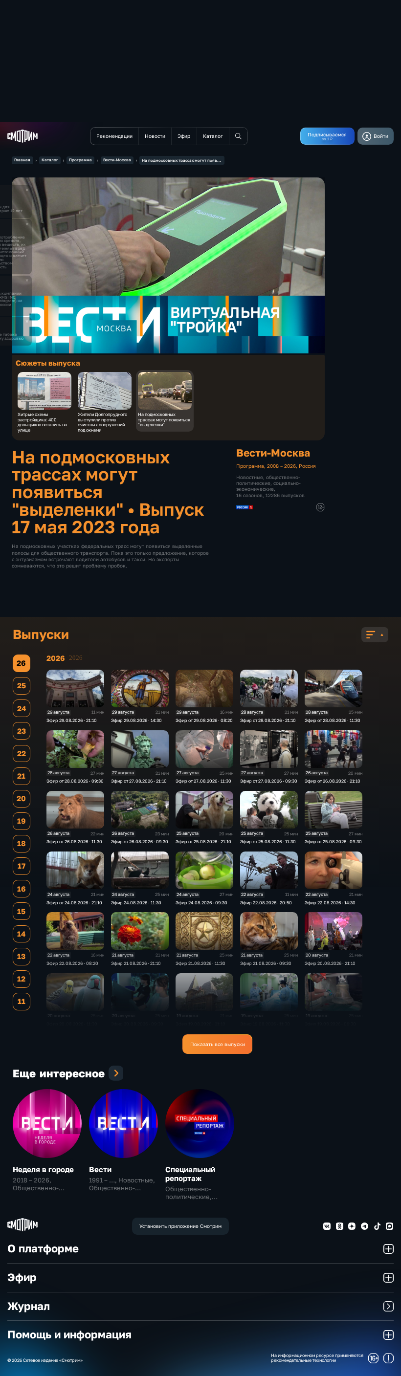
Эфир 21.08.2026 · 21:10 (136, 963)
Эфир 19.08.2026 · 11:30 (265, 1024)
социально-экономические (268, 486)
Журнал (28, 1306)
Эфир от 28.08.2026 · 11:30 (332, 720)
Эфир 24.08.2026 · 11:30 (136, 902)
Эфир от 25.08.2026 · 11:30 (268, 841)
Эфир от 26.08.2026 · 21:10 (332, 781)
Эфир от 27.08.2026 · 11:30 (203, 781)
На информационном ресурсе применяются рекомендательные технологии (317, 1358)
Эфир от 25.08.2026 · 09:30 (333, 841)
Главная (22, 159)
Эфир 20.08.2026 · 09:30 (137, 1024)
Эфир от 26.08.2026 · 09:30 (139, 841)
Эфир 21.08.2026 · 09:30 (265, 963)
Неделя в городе (43, 1169)
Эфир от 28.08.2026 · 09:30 (75, 781)
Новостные (249, 477)
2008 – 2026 (281, 466)
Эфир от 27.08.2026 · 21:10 (139, 781)
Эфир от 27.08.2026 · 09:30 (268, 781)
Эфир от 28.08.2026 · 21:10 (268, 720)
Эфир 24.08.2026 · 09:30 (201, 902)
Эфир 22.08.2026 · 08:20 (72, 963)
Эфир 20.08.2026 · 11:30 (71, 1024)
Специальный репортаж (190, 1173)
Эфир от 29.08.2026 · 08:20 (204, 720)
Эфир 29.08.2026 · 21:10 (71, 720)
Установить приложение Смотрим (180, 1226)
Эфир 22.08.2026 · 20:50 (266, 902)
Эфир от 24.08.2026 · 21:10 (74, 902)
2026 (76, 658)
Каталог (50, 159)
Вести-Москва (117, 159)
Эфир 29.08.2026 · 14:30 (136, 720)
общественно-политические (268, 480)
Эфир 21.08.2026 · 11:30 (200, 963)
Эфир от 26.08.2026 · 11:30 (74, 841)
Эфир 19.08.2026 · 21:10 (200, 1024)
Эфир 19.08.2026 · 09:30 (330, 1024)
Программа (80, 159)
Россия (307, 466)
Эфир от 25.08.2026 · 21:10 (203, 841)
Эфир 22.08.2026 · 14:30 (330, 902)
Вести (100, 1169)
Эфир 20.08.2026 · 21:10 (330, 963)
